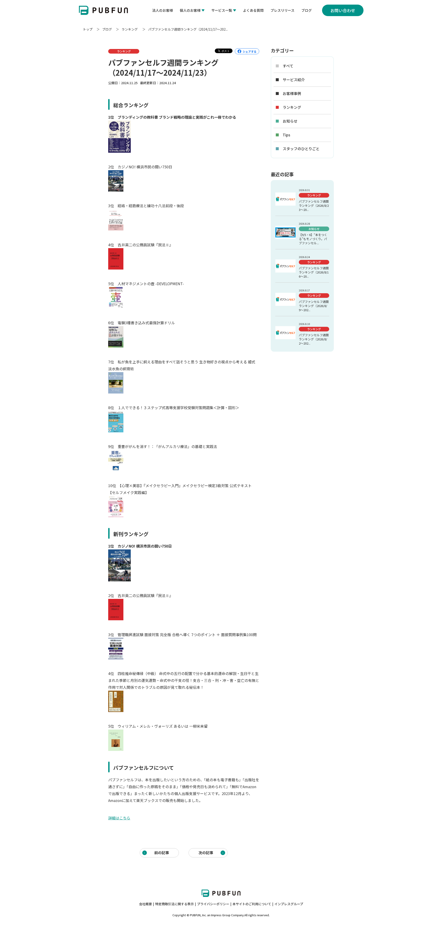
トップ (88, 29)
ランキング (130, 29)
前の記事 (161, 852)
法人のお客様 (162, 10)
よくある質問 (253, 10)
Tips (282, 135)
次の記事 (205, 852)
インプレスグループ (288, 904)
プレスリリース (282, 10)
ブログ (306, 10)
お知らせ (286, 121)
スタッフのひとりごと (297, 148)
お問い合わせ (342, 10)
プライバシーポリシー (213, 904)
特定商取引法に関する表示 (174, 904)
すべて (284, 66)
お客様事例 (288, 93)
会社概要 (145, 904)
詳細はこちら (119, 818)
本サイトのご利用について (252, 904)
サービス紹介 (290, 79)
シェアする (249, 51)
